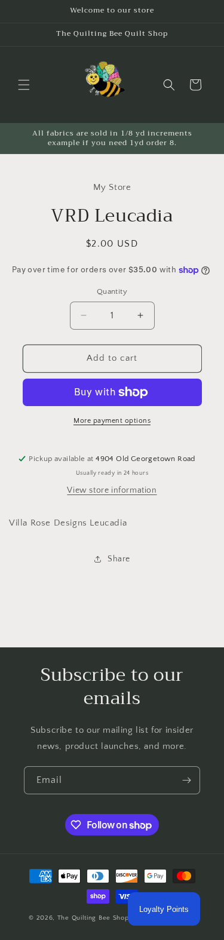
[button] (24, 85)
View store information (112, 490)
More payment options (112, 421)
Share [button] (119, 559)
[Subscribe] (186, 780)
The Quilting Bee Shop (93, 917)
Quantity (112, 291)
